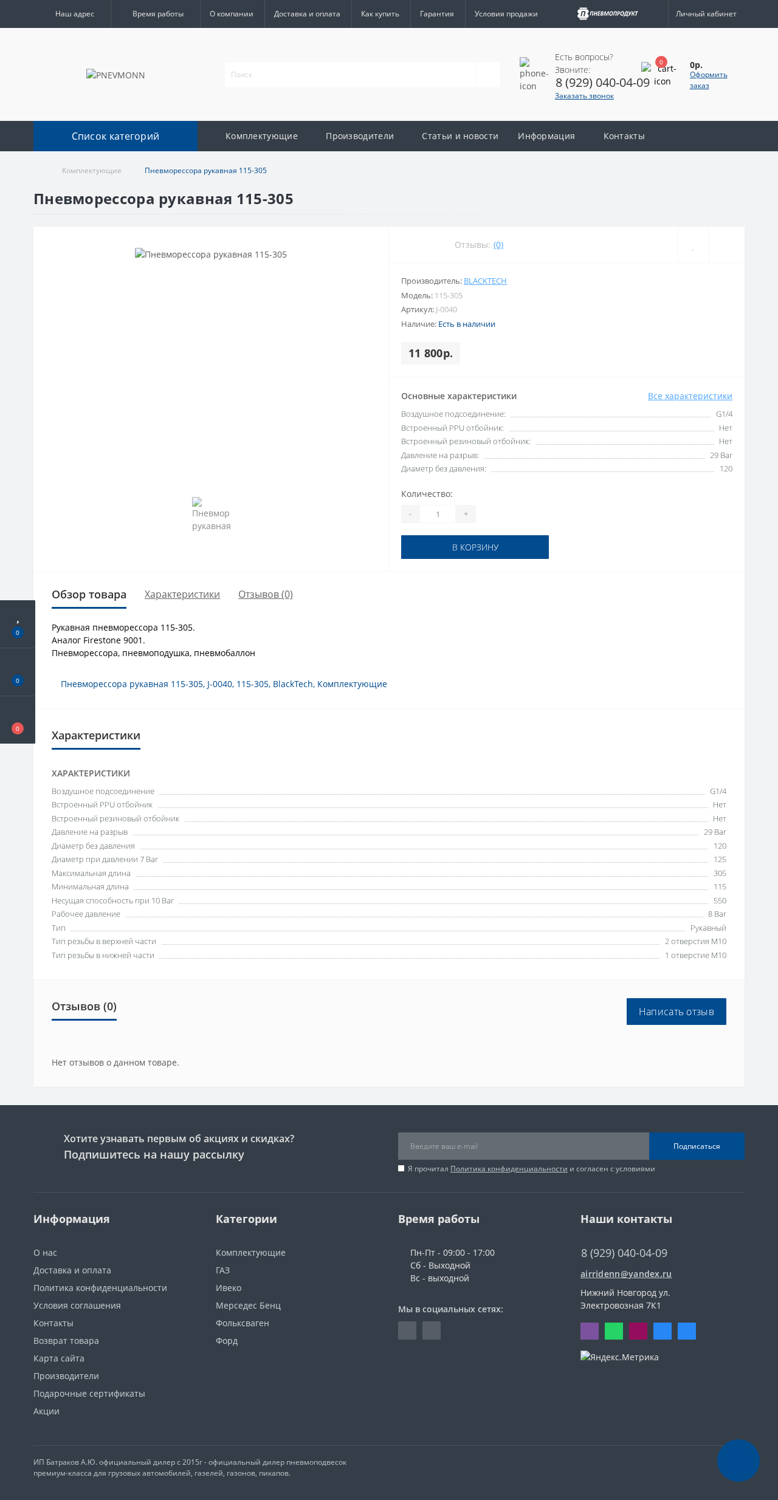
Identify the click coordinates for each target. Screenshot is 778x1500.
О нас (45, 1252)
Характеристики (182, 594)
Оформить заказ (709, 80)
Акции (46, 1411)
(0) (498, 244)
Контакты (624, 136)
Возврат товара (66, 1340)
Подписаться (696, 1146)
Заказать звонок (584, 96)
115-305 (252, 684)
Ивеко (228, 1287)
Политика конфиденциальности (509, 1168)
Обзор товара (89, 594)
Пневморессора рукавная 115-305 (132, 684)
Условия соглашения (77, 1305)
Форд (227, 1340)
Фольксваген (242, 1323)
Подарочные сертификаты (89, 1393)
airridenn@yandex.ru (626, 1273)
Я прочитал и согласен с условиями (531, 1168)
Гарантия (437, 14)
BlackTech (485, 280)
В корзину (439, 547)
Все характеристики (690, 396)
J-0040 (219, 684)
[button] (72, 14)
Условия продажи (506, 14)
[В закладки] (693, 244)
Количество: (427, 493)
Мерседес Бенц (248, 1305)
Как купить (380, 14)
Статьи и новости (460, 136)
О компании (231, 14)
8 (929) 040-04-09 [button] (624, 1253)
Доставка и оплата (307, 14)
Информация (546, 136)
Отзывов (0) (265, 594)
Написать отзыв (676, 1011)
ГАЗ (223, 1270)
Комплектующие (261, 136)
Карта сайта (58, 1358)
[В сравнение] (727, 244)
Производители (360, 136)
